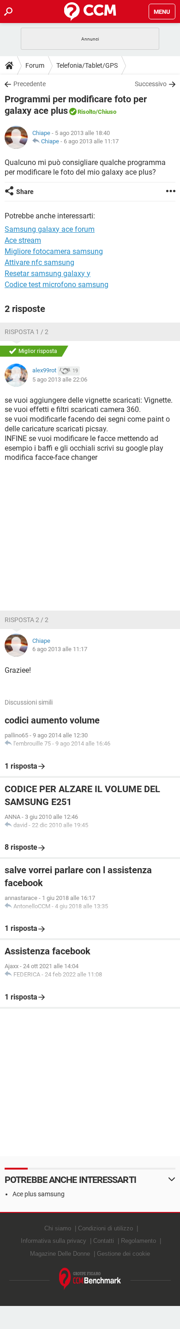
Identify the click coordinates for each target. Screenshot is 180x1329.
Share (25, 191)
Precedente (29, 84)
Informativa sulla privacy (53, 1240)
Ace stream (23, 240)
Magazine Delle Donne (60, 1253)
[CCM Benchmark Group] (90, 1279)
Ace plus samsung (38, 1194)
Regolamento (138, 1240)
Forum (34, 65)
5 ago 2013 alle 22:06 (59, 379)
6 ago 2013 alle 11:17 (91, 141)
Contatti (103, 1240)
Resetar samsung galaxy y (47, 273)
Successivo (151, 84)
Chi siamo (57, 1228)
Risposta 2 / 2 (26, 619)
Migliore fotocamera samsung (54, 251)
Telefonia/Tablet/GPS (87, 65)
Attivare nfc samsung (39, 262)
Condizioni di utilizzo (105, 1228)
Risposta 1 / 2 (26, 331)
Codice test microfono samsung (56, 284)
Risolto (87, 111)
